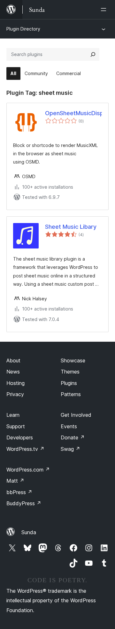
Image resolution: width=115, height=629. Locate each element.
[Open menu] (105, 9)
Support (15, 426)
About (13, 360)
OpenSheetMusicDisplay (73, 113)
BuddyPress (23, 503)
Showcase (73, 360)
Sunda (28, 532)
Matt (15, 481)
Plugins (69, 383)
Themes (70, 371)
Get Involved (76, 415)
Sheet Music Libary (70, 226)
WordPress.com (28, 469)
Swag (70, 449)
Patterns (71, 394)
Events (69, 426)
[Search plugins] (93, 54)
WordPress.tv (25, 449)
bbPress (19, 492)
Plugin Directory (23, 28)
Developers (19, 437)
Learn (12, 415)
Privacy (15, 394)
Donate (73, 437)
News (13, 371)
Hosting (15, 383)
